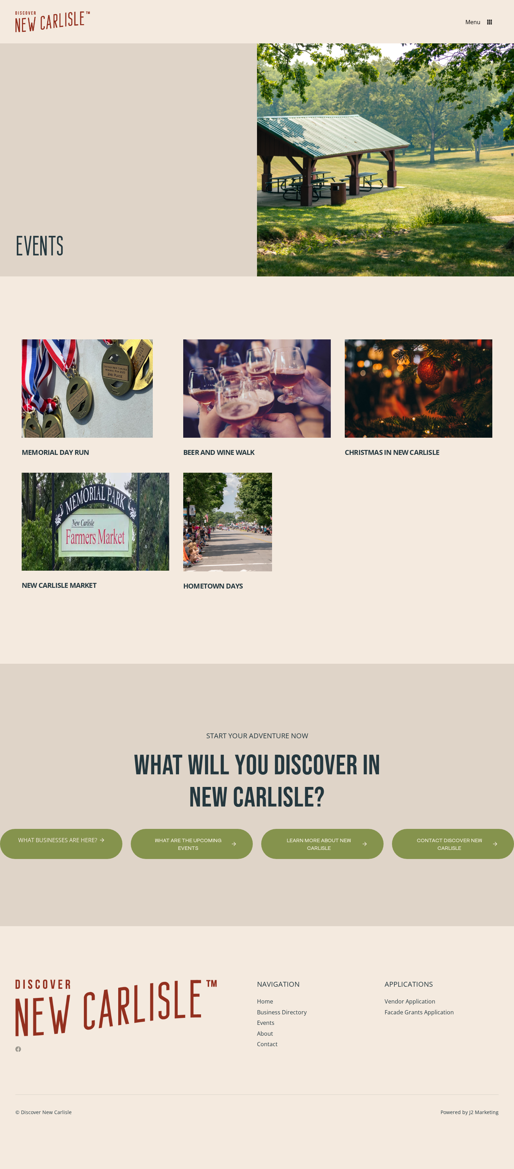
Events (265, 1023)
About (265, 1033)
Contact (267, 1044)
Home (265, 1001)
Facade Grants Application (419, 1012)
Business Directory (282, 1012)
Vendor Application (410, 1001)
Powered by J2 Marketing (470, 1112)
